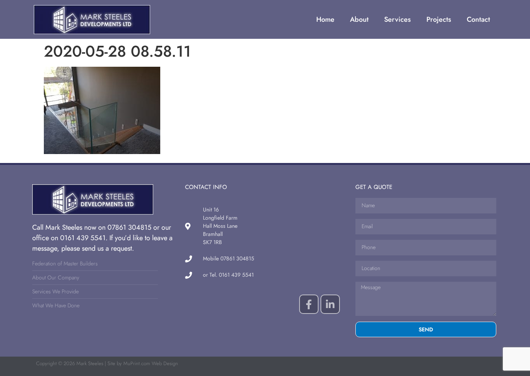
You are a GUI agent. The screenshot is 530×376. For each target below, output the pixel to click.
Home (325, 19)
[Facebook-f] (309, 304)
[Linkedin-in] (330, 304)
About (359, 19)
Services (397, 19)
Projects (438, 19)
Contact (478, 19)
